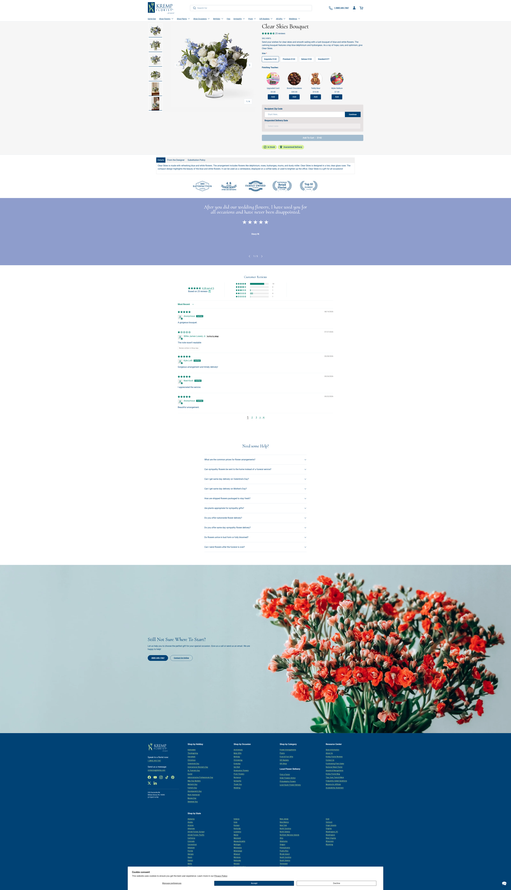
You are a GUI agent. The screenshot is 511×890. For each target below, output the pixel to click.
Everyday (237, 764)
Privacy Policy (220, 876)
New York (283, 825)
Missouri (237, 854)
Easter (190, 774)
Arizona (191, 825)
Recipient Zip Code (274, 109)
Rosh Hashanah (194, 795)
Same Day (152, 19)
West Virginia (331, 838)
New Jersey (284, 819)
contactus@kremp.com (156, 770)
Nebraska (237, 860)
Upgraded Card (273, 88)
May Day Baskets (194, 781)
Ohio (281, 838)
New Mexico (284, 822)
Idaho (190, 864)
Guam (190, 857)
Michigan (237, 844)
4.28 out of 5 (208, 288)
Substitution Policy (196, 160)
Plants (282, 753)
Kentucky (237, 828)
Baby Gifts (238, 753)
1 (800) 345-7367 (154, 761)
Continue (353, 114)
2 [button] (252, 417)
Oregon (282, 844)
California (191, 838)
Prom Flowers (239, 774)
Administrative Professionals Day (200, 777)
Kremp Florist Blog (333, 774)
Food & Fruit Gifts (286, 757)
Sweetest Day (193, 802)
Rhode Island (285, 854)
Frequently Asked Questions (336, 781)
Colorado (191, 841)
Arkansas (191, 828)
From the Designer (175, 160)
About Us (329, 753)
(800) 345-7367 (157, 658)
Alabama (191, 819)
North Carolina (285, 828)
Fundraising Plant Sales (335, 764)
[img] (184, 312)
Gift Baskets (284, 760)
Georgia (191, 854)
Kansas (236, 825)
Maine (236, 835)
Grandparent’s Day (195, 791)
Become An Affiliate (333, 784)
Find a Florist (285, 774)
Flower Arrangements (288, 750)
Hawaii (190, 860)
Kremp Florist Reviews (334, 757)
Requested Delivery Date (276, 120)
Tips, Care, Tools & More (335, 777)
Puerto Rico (284, 851)
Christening (238, 760)
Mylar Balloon (337, 88)
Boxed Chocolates (294, 88)
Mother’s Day (192, 784)
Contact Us (330, 760)
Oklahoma (284, 841)
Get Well (237, 767)
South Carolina (285, 857)
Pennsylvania (285, 848)
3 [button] (256, 417)
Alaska (190, 822)
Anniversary (238, 750)
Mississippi (238, 851)
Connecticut (192, 844)
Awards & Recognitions (334, 770)
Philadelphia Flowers (288, 781)
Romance (237, 777)
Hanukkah (191, 757)
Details (161, 160)
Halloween (192, 750)
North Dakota (285, 832)
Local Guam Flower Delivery (290, 785)
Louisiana (237, 832)
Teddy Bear (315, 88)
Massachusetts (239, 841)
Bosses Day (192, 798)
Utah (327, 819)
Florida (190, 851)
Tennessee (284, 864)
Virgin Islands (331, 825)
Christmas (191, 760)
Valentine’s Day (193, 764)
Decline (336, 883)
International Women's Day (198, 767)
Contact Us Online (181, 658)
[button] (362, 8)
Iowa (235, 822)
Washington (330, 835)
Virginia (329, 828)
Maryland (237, 838)
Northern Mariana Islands (289, 835)
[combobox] (251, 8)
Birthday (237, 757)
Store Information (332, 750)
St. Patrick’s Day (194, 770)
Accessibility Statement (335, 788)
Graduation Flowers (241, 770)
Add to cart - (312, 138)
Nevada (237, 864)
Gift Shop (283, 764)
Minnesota (238, 848)
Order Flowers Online (287, 778)
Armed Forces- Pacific (196, 835)
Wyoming (329, 844)
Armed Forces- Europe (196, 832)
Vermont (329, 822)
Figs (228, 19)
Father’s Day (192, 788)
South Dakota (285, 860)
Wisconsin (330, 841)
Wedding (237, 788)
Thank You (238, 784)
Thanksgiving (193, 753)
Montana (237, 857)
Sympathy (237, 781)
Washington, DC (332, 832)
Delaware (191, 848)
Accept (254, 883)
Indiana (237, 819)
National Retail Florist (334, 767)
